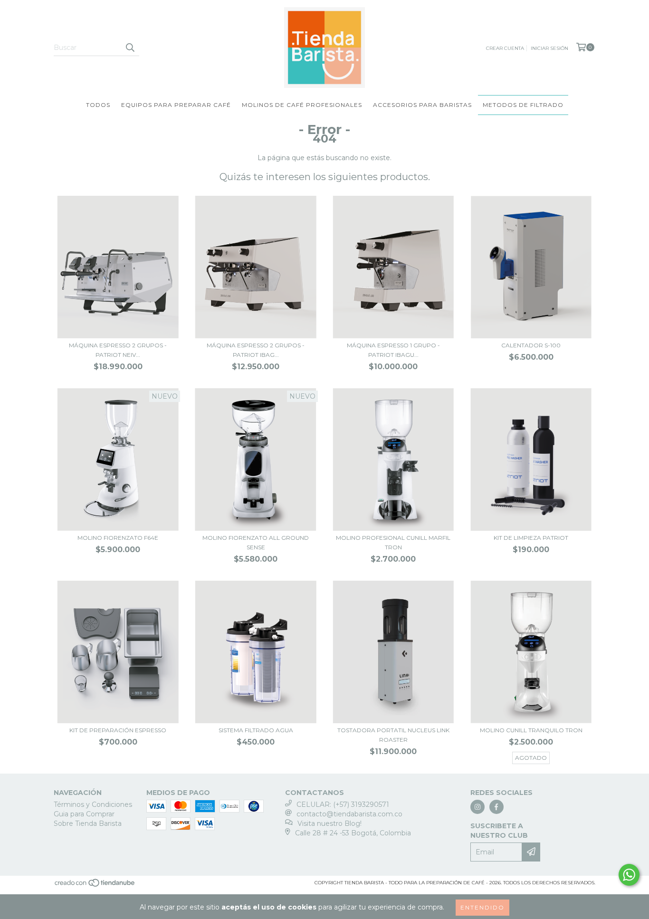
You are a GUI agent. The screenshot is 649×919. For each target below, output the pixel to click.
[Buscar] (129, 47)
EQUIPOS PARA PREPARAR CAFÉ (176, 104)
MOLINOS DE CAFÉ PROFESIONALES (302, 104)
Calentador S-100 (531, 345)
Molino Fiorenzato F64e (117, 537)
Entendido (482, 907)
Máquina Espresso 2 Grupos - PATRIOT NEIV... (118, 350)
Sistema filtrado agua (256, 730)
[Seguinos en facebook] (496, 807)
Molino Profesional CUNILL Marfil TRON (393, 542)
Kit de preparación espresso (117, 730)
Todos (98, 104)
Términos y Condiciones (93, 804)
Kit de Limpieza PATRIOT (531, 537)
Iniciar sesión (549, 48)
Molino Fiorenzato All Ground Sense (255, 542)
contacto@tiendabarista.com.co (349, 814)
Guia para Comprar (84, 814)
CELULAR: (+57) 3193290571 (342, 804)
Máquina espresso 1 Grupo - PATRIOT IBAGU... (393, 350)
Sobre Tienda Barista (88, 823)
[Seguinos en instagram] (477, 807)
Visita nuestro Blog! (329, 823)
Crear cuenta (505, 48)
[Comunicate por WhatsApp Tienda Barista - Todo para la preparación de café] (629, 875)
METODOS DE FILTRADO (523, 104)
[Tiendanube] (95, 885)
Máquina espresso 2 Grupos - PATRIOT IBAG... (256, 350)
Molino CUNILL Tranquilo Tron (531, 730)
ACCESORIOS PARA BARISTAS (422, 104)
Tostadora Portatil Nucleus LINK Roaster (393, 735)
